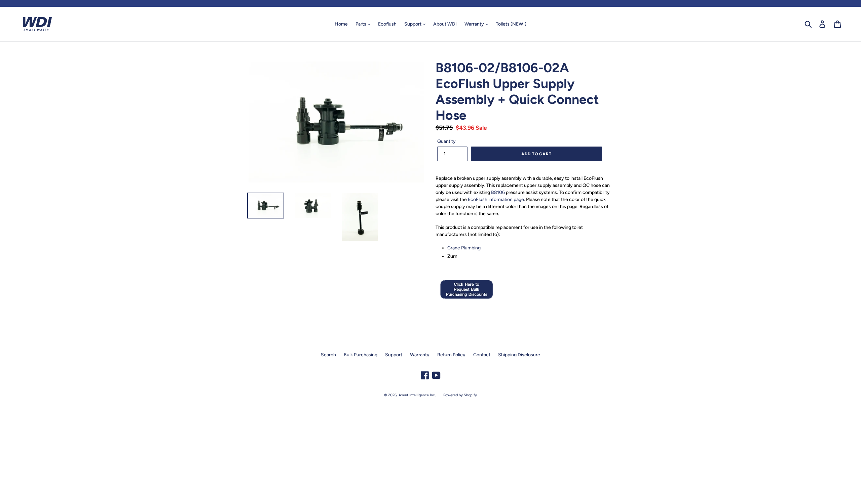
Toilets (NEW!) (511, 24)
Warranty (474, 24)
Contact (481, 355)
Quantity (446, 141)
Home (341, 24)
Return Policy (451, 355)
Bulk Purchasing (360, 355)
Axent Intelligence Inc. (417, 395)
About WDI (445, 24)
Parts (361, 24)
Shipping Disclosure (519, 355)
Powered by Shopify (460, 395)
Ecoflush (387, 24)
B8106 (498, 192)
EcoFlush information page (496, 199)
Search (328, 355)
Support (413, 24)
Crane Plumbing (464, 248)
